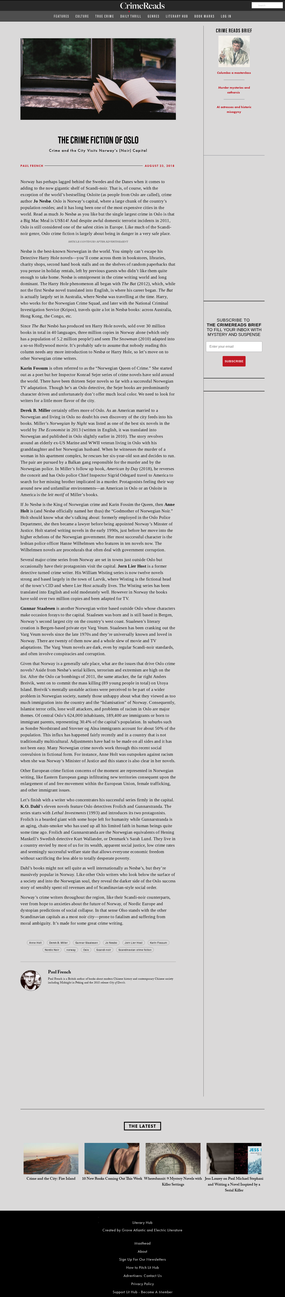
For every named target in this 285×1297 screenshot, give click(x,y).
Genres (154, 16)
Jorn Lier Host (133, 942)
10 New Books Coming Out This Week (112, 1179)
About (142, 1251)
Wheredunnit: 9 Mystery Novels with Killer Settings (173, 1182)
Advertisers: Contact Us (143, 1275)
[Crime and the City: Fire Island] (51, 1170)
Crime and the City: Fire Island (51, 1179)
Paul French (31, 166)
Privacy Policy (142, 1283)
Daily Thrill (130, 16)
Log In (226, 16)
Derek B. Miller (58, 942)
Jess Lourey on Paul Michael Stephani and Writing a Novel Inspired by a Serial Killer (234, 1185)
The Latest (142, 1126)
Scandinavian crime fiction (135, 949)
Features (61, 16)
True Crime (104, 16)
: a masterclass (234, 73)
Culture (82, 16)
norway (71, 949)
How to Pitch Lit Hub (142, 1267)
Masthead (142, 1243)
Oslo (86, 949)
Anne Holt (35, 942)
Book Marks (204, 16)
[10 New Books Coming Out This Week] (111, 1170)
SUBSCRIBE (234, 361)
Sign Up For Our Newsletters (142, 1259)
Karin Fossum (158, 942)
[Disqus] (98, 1043)
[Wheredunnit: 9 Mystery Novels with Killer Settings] (173, 1170)
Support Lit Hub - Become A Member (143, 1291)
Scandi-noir (103, 949)
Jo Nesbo (111, 942)
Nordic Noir (52, 949)
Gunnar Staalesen (86, 942)
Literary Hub (177, 16)
